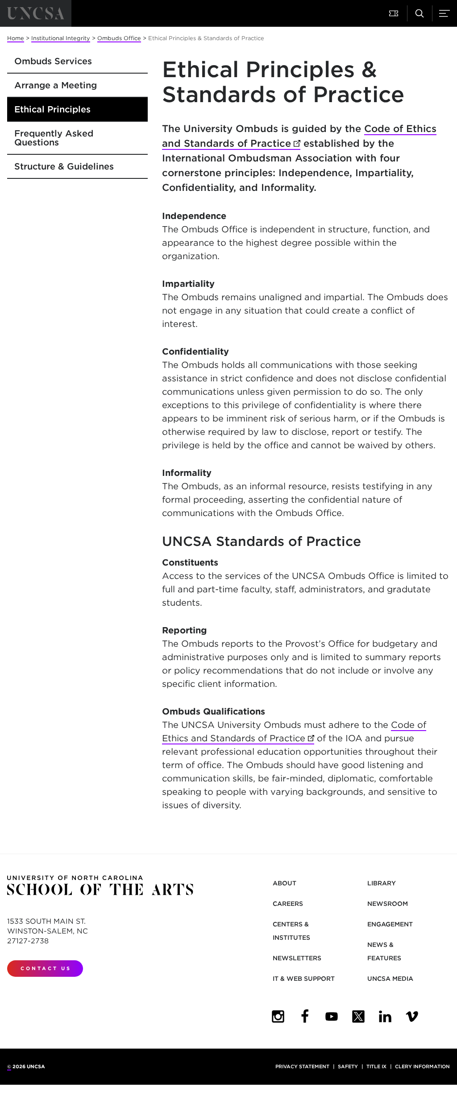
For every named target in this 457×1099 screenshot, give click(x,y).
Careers (288, 903)
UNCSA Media (390, 978)
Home (15, 38)
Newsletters (297, 958)
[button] (394, 13)
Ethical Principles (52, 109)
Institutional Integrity (60, 38)
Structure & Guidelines (64, 166)
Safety (348, 1066)
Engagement (390, 924)
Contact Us (46, 968)
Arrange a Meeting (55, 85)
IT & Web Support (304, 978)
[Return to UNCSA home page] (35, 13)
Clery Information (422, 1066)
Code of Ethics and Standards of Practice (299, 136)
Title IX (376, 1066)
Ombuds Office (119, 38)
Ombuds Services (53, 61)
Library (381, 883)
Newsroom (387, 903)
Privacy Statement (302, 1066)
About (284, 883)
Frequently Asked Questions (53, 138)
